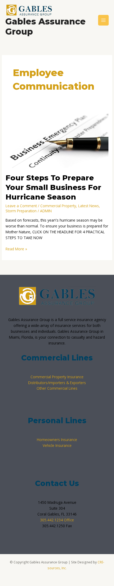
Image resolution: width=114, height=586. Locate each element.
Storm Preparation (21, 210)
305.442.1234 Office (57, 519)
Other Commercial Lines (57, 388)
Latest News (88, 205)
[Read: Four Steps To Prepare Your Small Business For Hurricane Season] (57, 138)
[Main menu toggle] (103, 20)
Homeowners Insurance (57, 439)
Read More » (16, 248)
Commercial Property (58, 205)
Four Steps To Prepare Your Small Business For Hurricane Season (53, 187)
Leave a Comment (21, 205)
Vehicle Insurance (57, 445)
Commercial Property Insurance (57, 376)
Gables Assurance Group (45, 26)
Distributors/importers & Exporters (57, 382)
